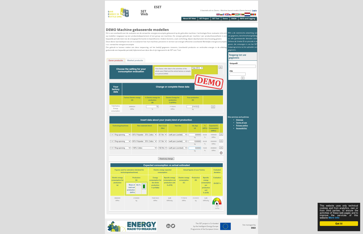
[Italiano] (240, 15)
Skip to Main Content (114, 2)
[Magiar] (237, 15)
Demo (225, 18)
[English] (218, 15)
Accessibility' (241, 128)
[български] (221, 15)
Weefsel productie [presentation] (135, 60)
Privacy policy (242, 125)
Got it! (339, 223)
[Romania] (254, 15)
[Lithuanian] (243, 15)
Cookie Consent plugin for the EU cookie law (339, 228)
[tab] (116, 60)
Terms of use (241, 122)
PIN (231, 71)
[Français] (224, 15)
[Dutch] (247, 16)
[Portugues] (251, 15)
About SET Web (189, 18)
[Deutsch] (233, 15)
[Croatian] (227, 15)
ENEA (253, 227)
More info (334, 217)
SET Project (204, 18)
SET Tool (215, 18)
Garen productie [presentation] (116, 60)
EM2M (233, 18)
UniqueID (234, 63)
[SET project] (118, 19)
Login (254, 10)
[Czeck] (230, 15)
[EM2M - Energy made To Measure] (132, 231)
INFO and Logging (247, 18)
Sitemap (239, 120)
